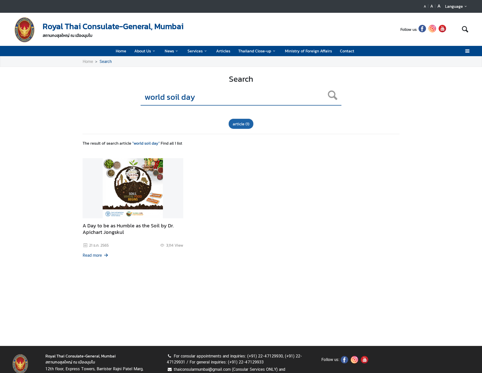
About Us (142, 51)
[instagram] (432, 29)
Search (105, 61)
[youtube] (442, 29)
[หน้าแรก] (25, 30)
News (169, 51)
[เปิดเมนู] (467, 51)
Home (121, 51)
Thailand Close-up (254, 51)
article (241, 124)
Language (454, 6)
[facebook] (422, 29)
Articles (223, 51)
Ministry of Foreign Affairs (308, 51)
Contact (347, 51)
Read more (92, 255)
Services (195, 51)
